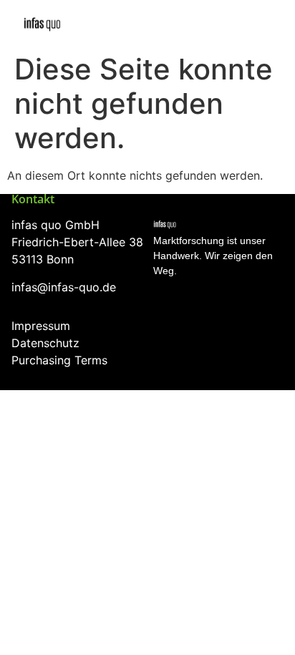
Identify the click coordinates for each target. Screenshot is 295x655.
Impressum (40, 326)
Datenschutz (45, 343)
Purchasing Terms (59, 360)
